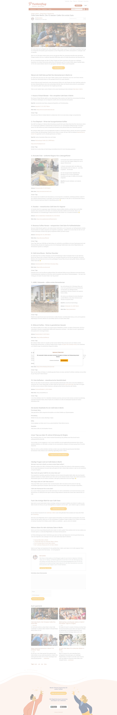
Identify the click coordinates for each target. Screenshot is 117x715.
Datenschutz (60, 352)
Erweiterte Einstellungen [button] (54, 360)
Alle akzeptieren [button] (64, 360)
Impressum (55, 352)
